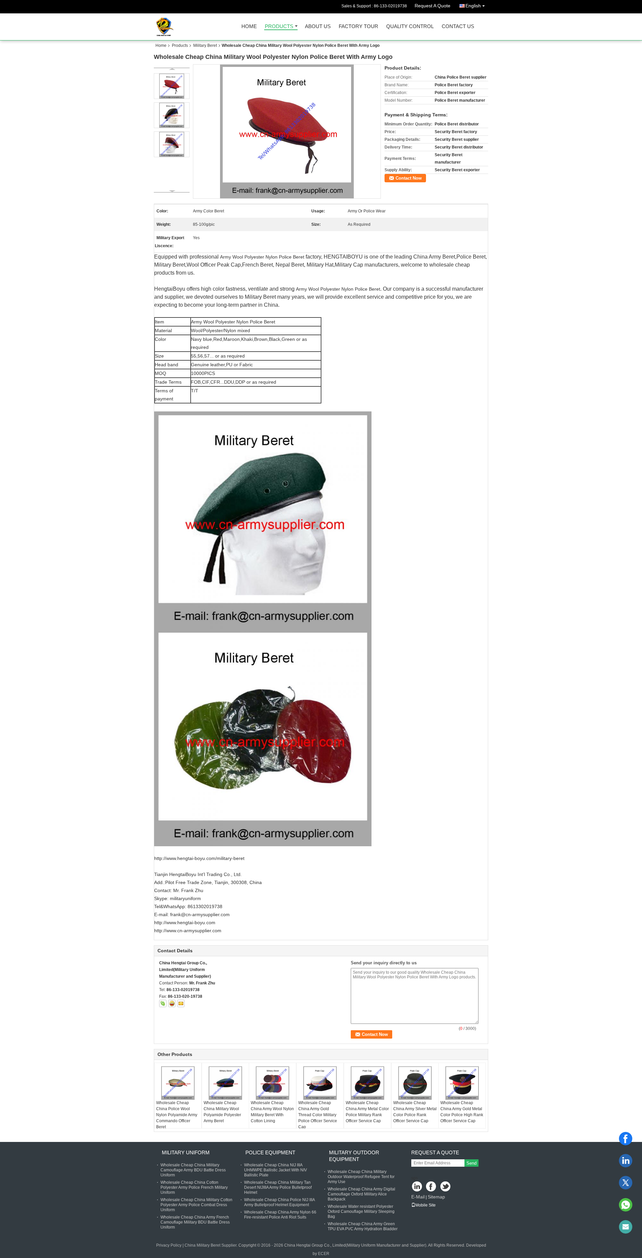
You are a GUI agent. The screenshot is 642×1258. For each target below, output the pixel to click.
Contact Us (458, 26)
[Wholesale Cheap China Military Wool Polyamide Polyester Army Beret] (225, 1083)
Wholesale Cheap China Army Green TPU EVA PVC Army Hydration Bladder (363, 1226)
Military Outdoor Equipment (354, 1156)
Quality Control (410, 26)
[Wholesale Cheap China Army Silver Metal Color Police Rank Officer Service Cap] (415, 1083)
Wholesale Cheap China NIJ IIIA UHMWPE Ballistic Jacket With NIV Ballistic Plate (275, 1170)
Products (279, 26)
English (473, 5)
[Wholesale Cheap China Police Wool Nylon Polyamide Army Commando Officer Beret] (177, 1083)
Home (249, 26)
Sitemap (436, 1196)
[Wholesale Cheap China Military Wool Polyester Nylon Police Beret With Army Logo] (287, 131)
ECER (323, 1253)
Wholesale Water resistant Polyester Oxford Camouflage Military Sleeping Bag (361, 1211)
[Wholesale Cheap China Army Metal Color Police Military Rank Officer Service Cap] (367, 1083)
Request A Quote (432, 5)
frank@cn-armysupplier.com (200, 914)
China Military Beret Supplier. (211, 1245)
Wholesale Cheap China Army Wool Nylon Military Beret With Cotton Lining (272, 1111)
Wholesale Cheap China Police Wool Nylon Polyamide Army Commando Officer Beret (176, 1114)
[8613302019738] (625, 1205)
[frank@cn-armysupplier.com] (625, 1227)
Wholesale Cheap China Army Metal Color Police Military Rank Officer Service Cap (367, 1111)
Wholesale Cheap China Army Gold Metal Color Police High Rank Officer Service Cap (461, 1111)
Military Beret (205, 45)
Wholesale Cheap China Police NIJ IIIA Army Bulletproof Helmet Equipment (279, 1202)
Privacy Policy (169, 1245)
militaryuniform (185, 898)
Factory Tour (358, 26)
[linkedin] (625, 1160)
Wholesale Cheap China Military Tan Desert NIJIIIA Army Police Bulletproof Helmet (278, 1187)
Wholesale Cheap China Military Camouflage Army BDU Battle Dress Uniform (193, 1170)
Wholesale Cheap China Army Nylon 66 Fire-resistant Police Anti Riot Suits (280, 1215)
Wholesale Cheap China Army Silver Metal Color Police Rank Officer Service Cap (415, 1111)
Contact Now (409, 178)
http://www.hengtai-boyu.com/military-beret (199, 858)
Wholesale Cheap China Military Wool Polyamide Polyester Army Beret (222, 1111)
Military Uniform (186, 1152)
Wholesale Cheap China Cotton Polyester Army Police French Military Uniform (194, 1187)
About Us (318, 26)
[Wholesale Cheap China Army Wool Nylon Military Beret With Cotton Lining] (272, 1083)
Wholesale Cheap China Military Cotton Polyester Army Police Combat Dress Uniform (196, 1204)
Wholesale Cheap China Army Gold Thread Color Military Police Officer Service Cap (317, 1114)
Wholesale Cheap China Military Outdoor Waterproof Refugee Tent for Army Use (361, 1176)
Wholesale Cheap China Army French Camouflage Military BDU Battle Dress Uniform (195, 1222)
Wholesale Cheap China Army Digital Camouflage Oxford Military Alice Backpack (361, 1194)
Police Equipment (270, 1152)
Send (471, 1163)
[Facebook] (625, 1138)
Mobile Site (425, 1205)
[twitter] (625, 1182)
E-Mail (418, 1196)
